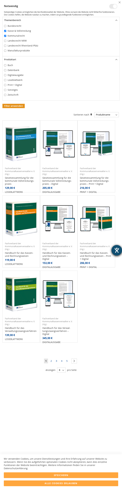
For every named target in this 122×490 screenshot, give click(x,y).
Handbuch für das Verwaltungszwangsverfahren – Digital (56, 331)
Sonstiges (13, 89)
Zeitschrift (13, 94)
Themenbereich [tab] (12, 20)
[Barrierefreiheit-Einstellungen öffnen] (117, 250)
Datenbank (13, 70)
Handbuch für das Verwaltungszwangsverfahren (21, 329)
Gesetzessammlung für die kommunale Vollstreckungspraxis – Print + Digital (94, 180)
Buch (10, 65)
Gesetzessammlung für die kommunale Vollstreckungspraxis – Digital (57, 180)
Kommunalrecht (16, 35)
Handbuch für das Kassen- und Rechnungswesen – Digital (56, 255)
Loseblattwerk (15, 79)
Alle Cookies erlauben (61, 483)
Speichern (61, 475)
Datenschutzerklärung (15, 468)
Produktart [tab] (10, 59)
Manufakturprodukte (19, 50)
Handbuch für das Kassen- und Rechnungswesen (19, 254)
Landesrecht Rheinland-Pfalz (23, 45)
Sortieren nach (81, 114)
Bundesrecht (14, 25)
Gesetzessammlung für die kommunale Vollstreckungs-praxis (19, 180)
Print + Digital (15, 84)
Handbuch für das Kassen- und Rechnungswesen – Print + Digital (95, 255)
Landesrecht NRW (17, 40)
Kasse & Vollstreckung (19, 30)
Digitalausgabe (16, 75)
